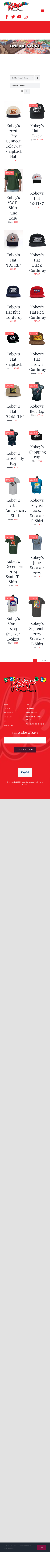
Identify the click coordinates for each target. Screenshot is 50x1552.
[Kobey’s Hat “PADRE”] (13, 232)
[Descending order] (37, 77)
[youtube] (19, 17)
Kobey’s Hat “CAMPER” (14, 411)
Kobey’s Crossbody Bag (14, 458)
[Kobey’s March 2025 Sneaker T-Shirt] (13, 595)
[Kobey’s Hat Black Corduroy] (36, 232)
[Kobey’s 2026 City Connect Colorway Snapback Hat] (13, 103)
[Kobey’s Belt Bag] (36, 383)
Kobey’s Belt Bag (37, 408)
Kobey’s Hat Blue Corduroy (13, 312)
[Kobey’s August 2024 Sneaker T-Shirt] (36, 477)
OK (42, 1547)
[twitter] (13, 17)
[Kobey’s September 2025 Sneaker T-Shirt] (36, 595)
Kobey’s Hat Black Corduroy (37, 262)
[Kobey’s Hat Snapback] (13, 331)
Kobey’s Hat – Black (37, 130)
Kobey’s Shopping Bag (37, 451)
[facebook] (7, 17)
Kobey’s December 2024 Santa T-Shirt (14, 571)
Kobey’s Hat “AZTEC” (36, 198)
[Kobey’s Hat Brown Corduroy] (36, 331)
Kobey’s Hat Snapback (13, 359)
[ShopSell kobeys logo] (16, 3)
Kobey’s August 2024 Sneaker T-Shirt (37, 510)
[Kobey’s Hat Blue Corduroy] (13, 284)
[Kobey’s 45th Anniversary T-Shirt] (13, 477)
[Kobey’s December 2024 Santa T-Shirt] (13, 534)
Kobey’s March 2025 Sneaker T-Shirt (13, 628)
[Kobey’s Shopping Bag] (36, 430)
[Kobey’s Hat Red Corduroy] (36, 284)
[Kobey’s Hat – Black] (36, 103)
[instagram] (26, 17)
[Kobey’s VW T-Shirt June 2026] (13, 170)
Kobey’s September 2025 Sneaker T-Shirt (38, 633)
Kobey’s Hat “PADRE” (13, 260)
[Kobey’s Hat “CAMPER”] (13, 383)
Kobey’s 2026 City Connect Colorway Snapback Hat (13, 141)
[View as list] (27, 91)
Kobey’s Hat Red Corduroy (37, 312)
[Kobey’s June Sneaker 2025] (36, 534)
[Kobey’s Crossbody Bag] (13, 430)
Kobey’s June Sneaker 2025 (37, 565)
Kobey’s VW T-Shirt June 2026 (13, 208)
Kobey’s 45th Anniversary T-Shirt (15, 507)
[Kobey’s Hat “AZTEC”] (36, 170)
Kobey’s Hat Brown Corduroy (37, 361)
